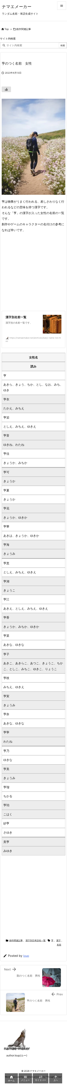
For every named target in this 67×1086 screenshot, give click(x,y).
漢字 (58, 940)
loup (26, 956)
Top (6, 29)
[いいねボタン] (6, 89)
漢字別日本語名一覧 (35, 940)
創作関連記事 (23, 29)
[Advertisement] (33, 272)
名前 (59, 944)
